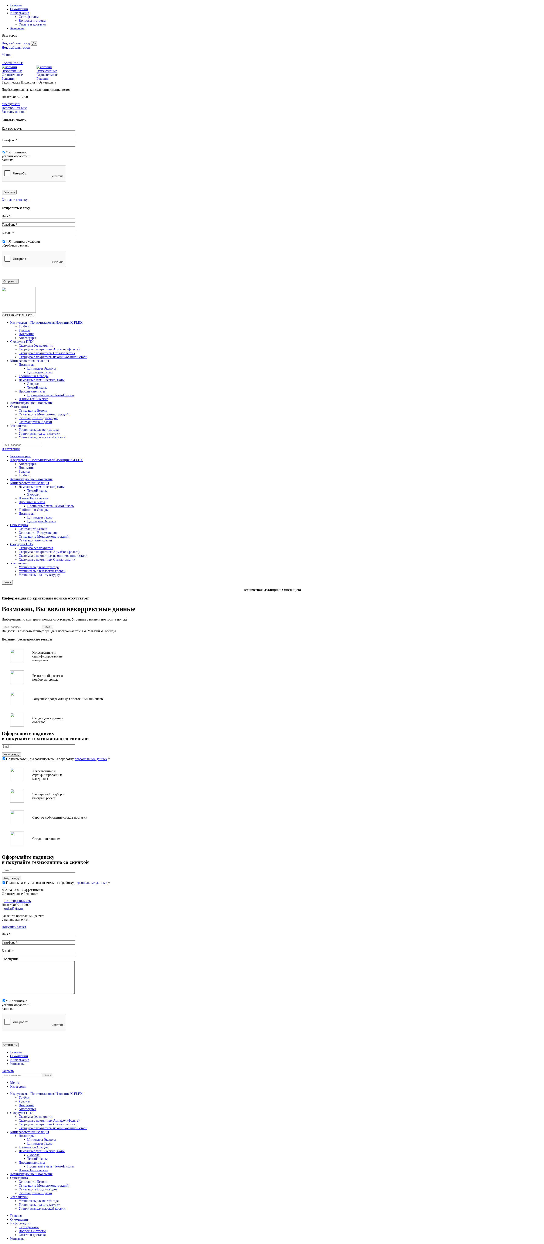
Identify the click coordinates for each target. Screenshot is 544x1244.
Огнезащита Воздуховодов (38, 418)
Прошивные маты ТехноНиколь (50, 395)
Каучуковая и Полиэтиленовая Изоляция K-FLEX (46, 460)
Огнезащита (19, 525)
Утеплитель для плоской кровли (42, 437)
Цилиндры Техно (39, 372)
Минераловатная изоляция (29, 483)
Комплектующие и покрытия (31, 479)
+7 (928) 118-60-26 (17, 901)
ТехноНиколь (37, 387)
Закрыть (8, 1071)
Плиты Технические (33, 399)
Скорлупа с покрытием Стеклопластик (47, 353)
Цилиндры (26, 364)
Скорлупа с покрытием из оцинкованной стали (53, 357)
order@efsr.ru (11, 104)
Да (34, 43)
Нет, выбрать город (16, 43)
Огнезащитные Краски (35, 422)
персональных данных (91, 759)
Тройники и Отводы (33, 376)
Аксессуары (27, 338)
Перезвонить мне (14, 108)
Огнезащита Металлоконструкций (44, 414)
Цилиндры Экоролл (41, 368)
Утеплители (19, 563)
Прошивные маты (32, 391)
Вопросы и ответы (32, 20)
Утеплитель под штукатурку (39, 433)
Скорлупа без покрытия (36, 345)
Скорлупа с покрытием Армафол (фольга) (49, 349)
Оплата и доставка (32, 24)
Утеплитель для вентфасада (39, 429)
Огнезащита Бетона (33, 410)
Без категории (20, 456)
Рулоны (24, 330)
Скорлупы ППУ (21, 544)
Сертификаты (29, 16)
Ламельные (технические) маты (42, 380)
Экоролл (33, 383)
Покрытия (26, 334)
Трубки (24, 326)
